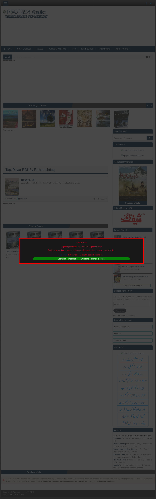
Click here (64, 255)
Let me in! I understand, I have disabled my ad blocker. (81, 259)
